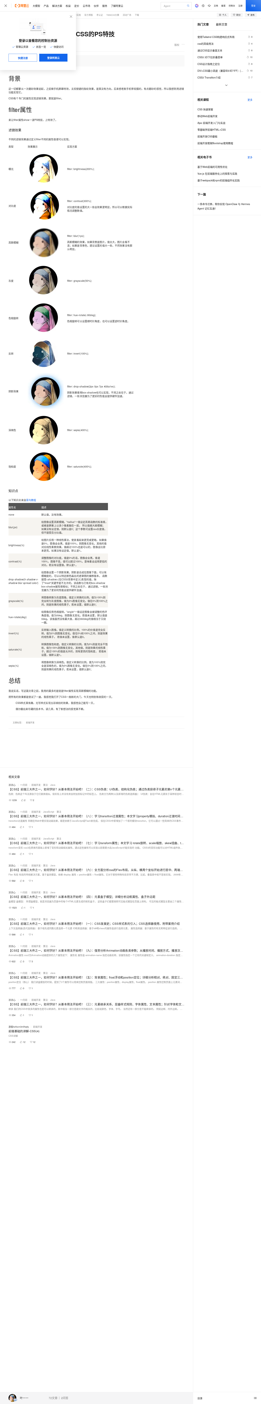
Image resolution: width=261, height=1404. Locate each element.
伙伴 (96, 5)
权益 (68, 5)
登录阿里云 (53, 57)
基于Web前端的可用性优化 (212, 167)
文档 (216, 5)
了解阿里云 (117, 5)
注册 (240, 5)
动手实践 (76, 14)
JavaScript (48, 811)
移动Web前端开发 (207, 116)
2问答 (64, 1398)
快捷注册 (23, 58)
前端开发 (30, 722)
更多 (250, 99)
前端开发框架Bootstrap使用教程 (215, 143)
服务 (104, 5)
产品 (46, 5)
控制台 (232, 5)
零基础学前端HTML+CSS (211, 129)
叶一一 (24, 1398)
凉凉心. (12, 784)
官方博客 (88, 14)
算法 (45, 784)
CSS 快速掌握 (205, 109)
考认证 (99, 14)
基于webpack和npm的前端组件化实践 (218, 180)
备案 (223, 5)
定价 (76, 5)
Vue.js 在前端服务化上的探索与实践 (217, 173)
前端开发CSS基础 (207, 136)
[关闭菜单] (5, 5)
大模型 (36, 5)
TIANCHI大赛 (112, 14)
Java (52, 784)
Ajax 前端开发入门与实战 (211, 123)
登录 (253, 5)
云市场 (86, 5)
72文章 (53, 1398)
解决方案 (57, 5)
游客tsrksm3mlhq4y (19, 1026)
